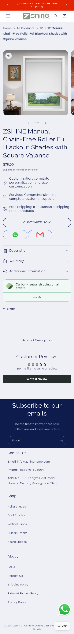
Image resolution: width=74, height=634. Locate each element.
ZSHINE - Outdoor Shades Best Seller (34, 626)
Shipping (8, 170)
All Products (26, 28)
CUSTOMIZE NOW (37, 222)
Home (7, 28)
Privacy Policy (17, 602)
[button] (8, 16)
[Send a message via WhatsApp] (64, 609)
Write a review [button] (37, 378)
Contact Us (15, 576)
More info (37, 297)
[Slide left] (28, 123)
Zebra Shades (17, 542)
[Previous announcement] (7, 5)
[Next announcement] (67, 5)
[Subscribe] (61, 440)
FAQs (11, 567)
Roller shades (17, 506)
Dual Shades (16, 515)
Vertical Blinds (17, 524)
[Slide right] (45, 123)
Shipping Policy (18, 584)
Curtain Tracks (17, 533)
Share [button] (11, 308)
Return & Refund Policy (23, 593)
